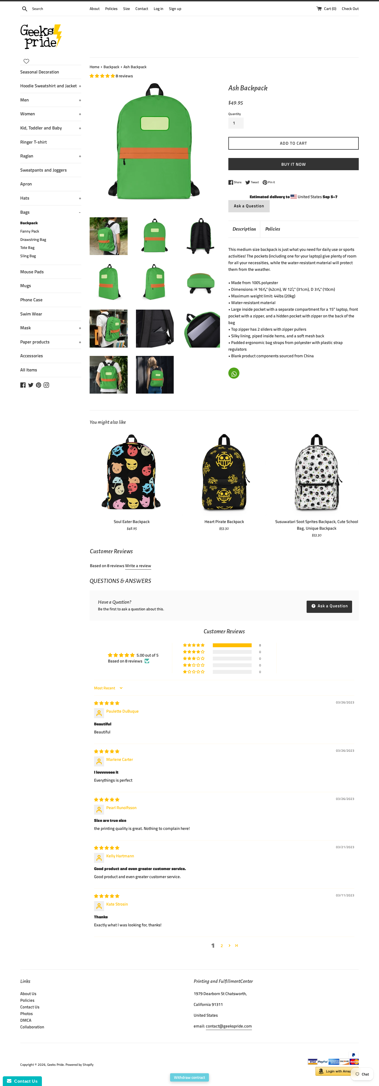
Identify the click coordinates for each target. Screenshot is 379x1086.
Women (50, 113)
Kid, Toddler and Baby (50, 127)
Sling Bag (28, 256)
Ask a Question (249, 206)
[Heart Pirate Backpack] (224, 474)
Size (126, 8)
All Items (28, 369)
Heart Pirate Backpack (224, 521)
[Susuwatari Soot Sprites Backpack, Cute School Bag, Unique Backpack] (317, 474)
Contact (141, 8)
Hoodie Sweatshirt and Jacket (50, 85)
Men (50, 99)
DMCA (25, 1020)
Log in (158, 8)
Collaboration (32, 1027)
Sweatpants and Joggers (43, 170)
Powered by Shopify (79, 1064)
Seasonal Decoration (39, 71)
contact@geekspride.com (229, 1026)
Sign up (175, 8)
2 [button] (222, 945)
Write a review (138, 565)
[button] (103, 76)
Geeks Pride (55, 1064)
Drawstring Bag (33, 239)
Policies (111, 8)
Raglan (50, 155)
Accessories (31, 355)
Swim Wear (31, 313)
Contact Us (29, 1007)
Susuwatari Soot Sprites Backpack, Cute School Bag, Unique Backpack (316, 524)
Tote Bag (27, 247)
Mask (50, 327)
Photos (26, 1013)
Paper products (50, 341)
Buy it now (293, 164)
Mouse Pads (32, 271)
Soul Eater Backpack (132, 521)
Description (244, 229)
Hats (50, 198)
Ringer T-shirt (33, 142)
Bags (50, 212)
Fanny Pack (29, 231)
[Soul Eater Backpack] (132, 474)
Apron (26, 183)
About (95, 8)
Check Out (350, 8)
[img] (106, 703)
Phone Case (31, 299)
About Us (28, 993)
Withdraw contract (189, 1077)
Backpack (29, 223)
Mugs (25, 285)
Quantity (234, 113)
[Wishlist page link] (26, 61)
